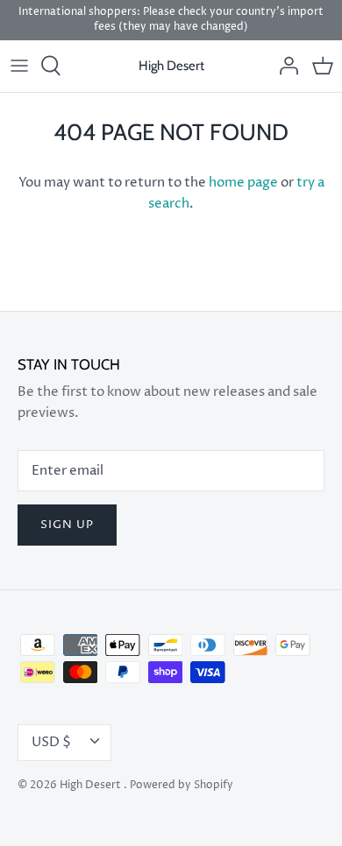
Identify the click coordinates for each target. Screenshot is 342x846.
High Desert (92, 785)
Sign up (67, 524)
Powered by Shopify (181, 785)
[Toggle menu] (19, 65)
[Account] (284, 65)
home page (243, 182)
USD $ (51, 742)
